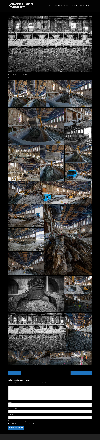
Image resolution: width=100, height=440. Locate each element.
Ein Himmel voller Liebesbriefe (81, 372)
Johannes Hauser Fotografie (21, 6)
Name (11, 402)
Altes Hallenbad (14, 372)
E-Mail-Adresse (14, 408)
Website (12, 414)
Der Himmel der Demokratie (62, 5)
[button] (17, 93)
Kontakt (82, 5)
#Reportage (75, 5)
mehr (87, 5)
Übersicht (25, 77)
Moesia (29, 437)
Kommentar (12, 385)
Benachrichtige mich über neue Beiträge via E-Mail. (21, 423)
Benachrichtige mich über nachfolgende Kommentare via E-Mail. (24, 421)
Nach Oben (50, 5)
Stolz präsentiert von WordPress (15, 437)
